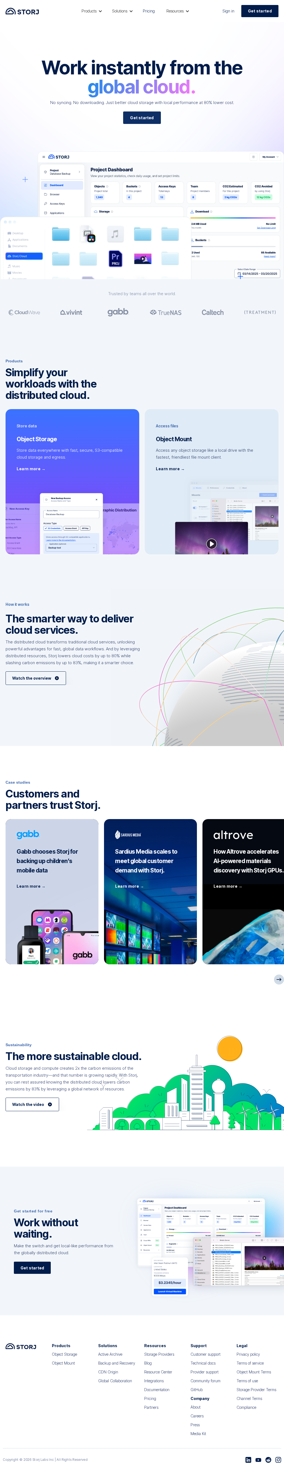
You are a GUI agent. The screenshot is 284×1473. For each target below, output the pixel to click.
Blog (148, 1363)
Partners (151, 1407)
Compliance (246, 1407)
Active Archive (110, 1354)
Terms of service (250, 1363)
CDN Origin (108, 1372)
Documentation (156, 1389)
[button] (91, 11)
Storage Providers (159, 1354)
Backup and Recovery (116, 1363)
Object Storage (64, 1354)
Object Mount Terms (254, 1372)
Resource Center (158, 1372)
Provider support (205, 1372)
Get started (260, 11)
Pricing (149, 11)
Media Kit (198, 1433)
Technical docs (203, 1363)
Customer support (205, 1354)
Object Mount (63, 1363)
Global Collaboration (115, 1380)
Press (195, 1424)
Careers (197, 1416)
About (196, 1407)
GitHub (197, 1389)
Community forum (205, 1380)
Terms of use (247, 1380)
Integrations (154, 1380)
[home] (22, 11)
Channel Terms (249, 1398)
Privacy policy (248, 1354)
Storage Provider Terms (256, 1389)
